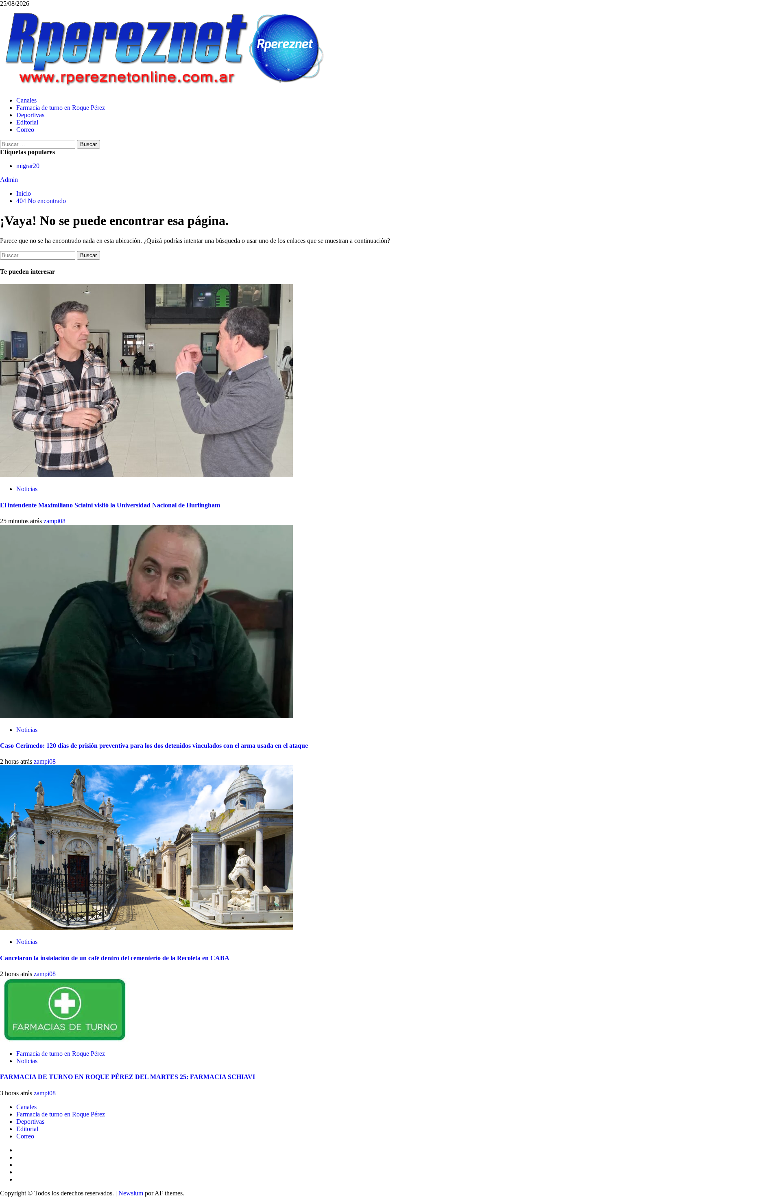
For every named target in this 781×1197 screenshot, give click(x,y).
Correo (25, 129)
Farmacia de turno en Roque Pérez (60, 107)
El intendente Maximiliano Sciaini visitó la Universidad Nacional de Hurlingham (110, 505)
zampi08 (54, 521)
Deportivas (30, 114)
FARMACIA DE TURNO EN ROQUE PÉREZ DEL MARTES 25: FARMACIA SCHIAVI (127, 1076)
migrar (27, 165)
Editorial (27, 122)
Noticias (26, 488)
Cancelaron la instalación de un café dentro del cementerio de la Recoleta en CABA (114, 958)
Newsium (130, 1193)
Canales (26, 100)
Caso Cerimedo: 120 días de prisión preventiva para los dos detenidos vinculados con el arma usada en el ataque (154, 745)
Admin (9, 179)
